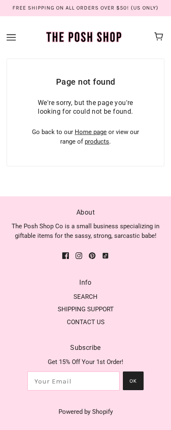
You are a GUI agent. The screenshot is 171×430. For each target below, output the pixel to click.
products (97, 141)
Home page (91, 132)
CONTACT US (86, 322)
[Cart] (160, 37)
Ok (133, 381)
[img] (65, 255)
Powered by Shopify (86, 411)
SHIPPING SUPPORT (86, 309)
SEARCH (85, 297)
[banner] (84, 36)
